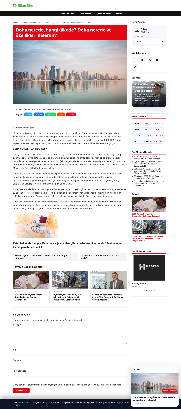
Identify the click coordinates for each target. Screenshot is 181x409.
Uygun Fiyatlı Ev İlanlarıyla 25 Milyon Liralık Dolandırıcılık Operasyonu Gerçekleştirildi (149, 164)
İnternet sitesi (20, 370)
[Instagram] (150, 60)
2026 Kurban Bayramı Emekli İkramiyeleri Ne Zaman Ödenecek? (148, 158)
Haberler (16, 23)
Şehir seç (139, 36)
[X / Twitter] (142, 60)
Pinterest (71, 114)
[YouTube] (157, 60)
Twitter (28, 114)
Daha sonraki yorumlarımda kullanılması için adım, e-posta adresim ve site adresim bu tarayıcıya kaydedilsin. (67, 384)
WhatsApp (50, 114)
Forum (119, 13)
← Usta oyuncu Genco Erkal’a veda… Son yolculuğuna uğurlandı (42, 256)
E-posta (18, 360)
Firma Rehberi (85, 13)
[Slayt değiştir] (144, 290)
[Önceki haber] (156, 85)
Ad (15, 349)
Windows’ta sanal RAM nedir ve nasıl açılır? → (100, 256)
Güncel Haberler (66, 13)
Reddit (61, 114)
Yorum (17, 324)
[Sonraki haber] (162, 85)
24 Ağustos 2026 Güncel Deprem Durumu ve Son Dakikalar (148, 177)
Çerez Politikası (104, 13)
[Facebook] (135, 60)
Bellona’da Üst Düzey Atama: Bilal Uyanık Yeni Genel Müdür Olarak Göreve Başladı (147, 171)
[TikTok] (135, 67)
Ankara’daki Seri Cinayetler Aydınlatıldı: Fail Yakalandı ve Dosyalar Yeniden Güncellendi (149, 183)
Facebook (39, 114)
